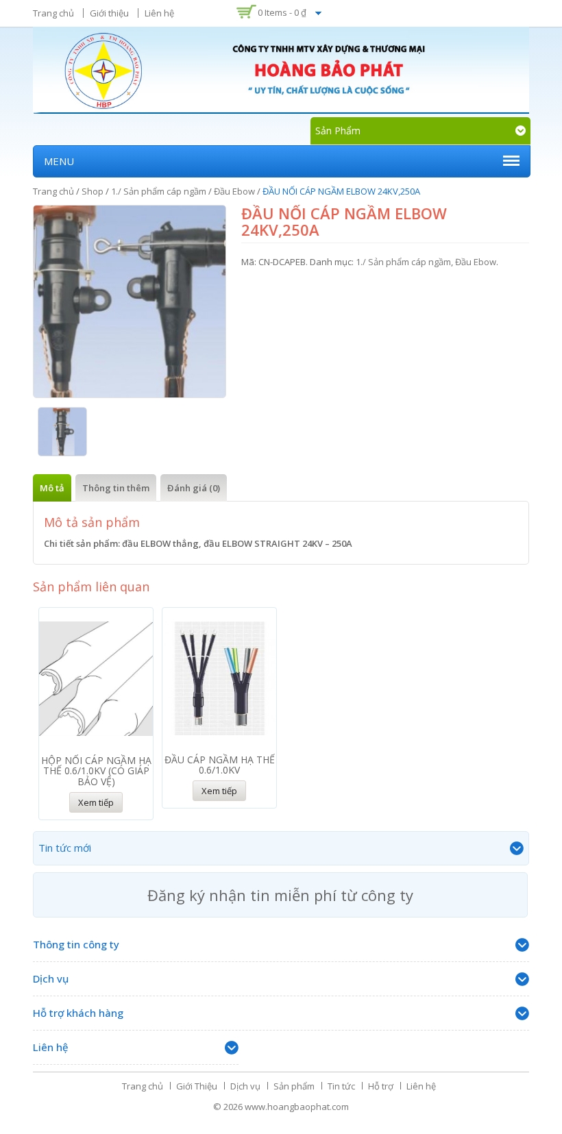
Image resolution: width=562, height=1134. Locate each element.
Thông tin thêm (115, 488)
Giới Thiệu (196, 1086)
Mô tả (52, 488)
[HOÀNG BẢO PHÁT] (281, 69)
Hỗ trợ (380, 1086)
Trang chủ (53, 13)
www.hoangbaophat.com (297, 1106)
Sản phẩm (294, 1086)
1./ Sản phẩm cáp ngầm (158, 191)
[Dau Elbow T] (63, 431)
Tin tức (341, 1086)
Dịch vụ (245, 1086)
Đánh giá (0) (193, 488)
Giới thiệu (109, 13)
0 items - (282, 12)
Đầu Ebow (234, 191)
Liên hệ (159, 13)
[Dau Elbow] (129, 301)
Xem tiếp (96, 802)
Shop (92, 191)
